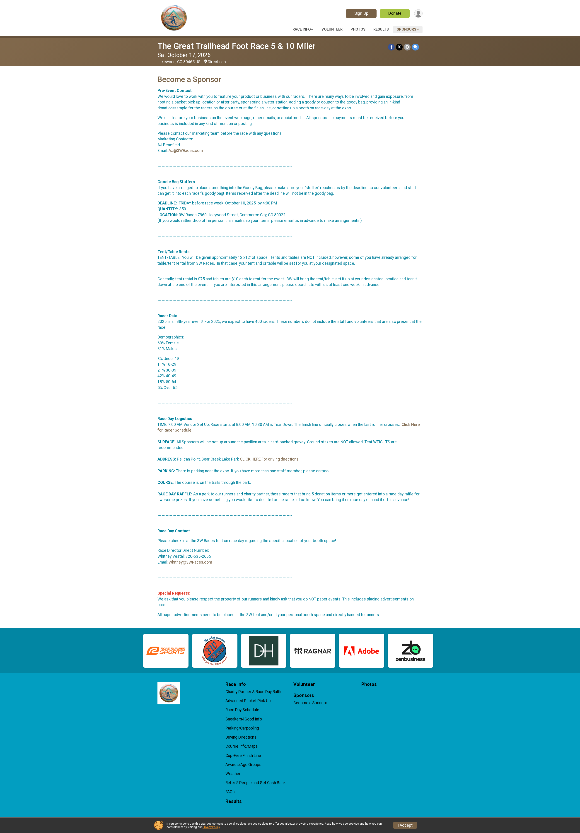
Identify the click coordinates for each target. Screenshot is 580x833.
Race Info (301, 29)
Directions (217, 62)
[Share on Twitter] (399, 47)
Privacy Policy (211, 827)
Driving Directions (240, 737)
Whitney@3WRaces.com (190, 562)
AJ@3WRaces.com (186, 150)
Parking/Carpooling (242, 728)
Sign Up (361, 13)
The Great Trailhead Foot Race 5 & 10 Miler (236, 46)
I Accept (405, 825)
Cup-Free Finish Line (243, 755)
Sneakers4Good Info (243, 719)
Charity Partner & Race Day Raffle (254, 691)
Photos (357, 29)
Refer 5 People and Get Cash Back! (256, 782)
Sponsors (406, 29)
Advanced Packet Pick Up (248, 701)
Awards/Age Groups (243, 764)
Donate (394, 13)
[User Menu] (418, 13)
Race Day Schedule (242, 710)
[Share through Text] (415, 47)
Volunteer (332, 29)
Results (381, 29)
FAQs (230, 792)
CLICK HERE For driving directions (269, 459)
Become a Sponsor (310, 703)
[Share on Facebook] (391, 47)
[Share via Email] (407, 47)
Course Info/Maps (241, 746)
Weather (232, 773)
